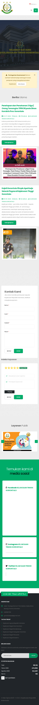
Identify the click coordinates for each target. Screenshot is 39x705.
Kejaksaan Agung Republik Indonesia (14, 623)
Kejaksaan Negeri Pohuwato (11, 635)
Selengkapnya (9, 142)
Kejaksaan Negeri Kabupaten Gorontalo (14, 632)
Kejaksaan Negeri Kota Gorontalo (12, 626)
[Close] (34, 75)
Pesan (6, 332)
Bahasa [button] (33, 4)
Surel (6, 314)
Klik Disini (21, 84)
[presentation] (2, 441)
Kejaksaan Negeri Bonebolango (12, 629)
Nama (6, 305)
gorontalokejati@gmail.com (12, 615)
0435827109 (7, 612)
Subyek (7, 323)
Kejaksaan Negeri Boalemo (11, 638)
